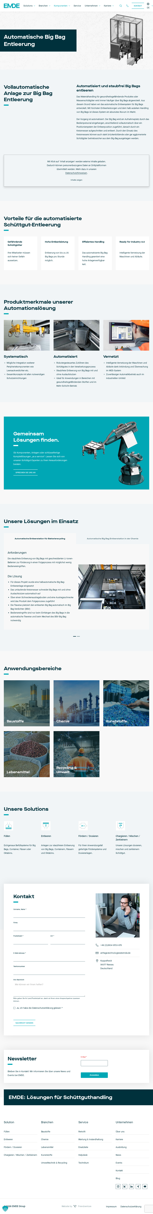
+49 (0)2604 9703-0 (127, 5)
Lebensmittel (47, 1147)
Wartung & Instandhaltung (90, 1139)
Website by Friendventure (76, 1206)
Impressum (111, 1206)
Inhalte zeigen (76, 180)
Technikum (83, 1162)
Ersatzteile (83, 1147)
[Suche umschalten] (120, 5)
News (118, 1155)
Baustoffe (45, 1131)
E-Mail (83, 1057)
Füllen (7, 1131)
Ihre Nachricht (18, 980)
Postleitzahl (18, 936)
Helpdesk (82, 1155)
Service (77, 5)
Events (119, 1162)
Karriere (119, 1139)
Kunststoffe (46, 1155)
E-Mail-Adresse (19, 953)
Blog (118, 1178)
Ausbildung (121, 1147)
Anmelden (94, 1075)
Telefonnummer (19, 966)
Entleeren (8, 1139)
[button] (74, 636)
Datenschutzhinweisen (76, 173)
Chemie (44, 1139)
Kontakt (138, 6)
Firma (15, 923)
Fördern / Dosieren (13, 1147)
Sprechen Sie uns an (26, 472)
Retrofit (81, 1131)
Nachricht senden (24, 1023)
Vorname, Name (19, 909)
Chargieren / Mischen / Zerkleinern (20, 1155)
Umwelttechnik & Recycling (54, 1162)
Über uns (120, 1131)
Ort (52, 936)
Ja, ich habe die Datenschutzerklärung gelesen (39, 1008)
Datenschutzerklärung (130, 1206)
